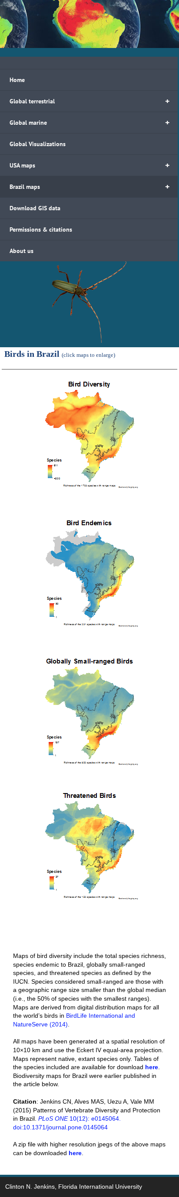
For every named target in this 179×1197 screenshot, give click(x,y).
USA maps (90, 165)
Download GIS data (35, 208)
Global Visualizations (38, 144)
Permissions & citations (41, 229)
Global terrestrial (90, 101)
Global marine (90, 122)
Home (17, 80)
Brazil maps (90, 186)
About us (21, 251)
